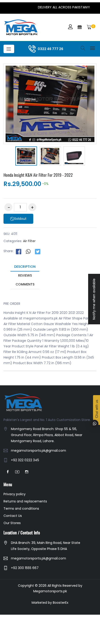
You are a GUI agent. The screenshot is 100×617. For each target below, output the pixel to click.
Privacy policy (14, 494)
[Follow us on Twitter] (37, 251)
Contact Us (12, 515)
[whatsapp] (28, 251)
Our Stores (12, 523)
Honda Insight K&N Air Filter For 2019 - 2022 (38, 175)
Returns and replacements (25, 501)
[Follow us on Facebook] (18, 251)
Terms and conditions (21, 508)
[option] (26, 156)
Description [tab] (25, 266)
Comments (25, 284)
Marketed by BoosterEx (50, 602)
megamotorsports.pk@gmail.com (38, 450)
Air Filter (29, 241)
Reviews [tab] (25, 275)
